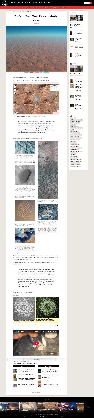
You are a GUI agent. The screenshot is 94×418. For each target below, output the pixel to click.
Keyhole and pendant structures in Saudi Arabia (79, 48)
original (27, 225)
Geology (54, 7)
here (34, 162)
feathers (79, 128)
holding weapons (75, 136)
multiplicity (73, 143)
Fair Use (70, 416)
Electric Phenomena (46, 7)
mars (29, 361)
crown (77, 123)
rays (72, 151)
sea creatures (74, 153)
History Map (20, 2)
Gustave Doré (74, 134)
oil (77, 146)
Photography (29, 363)
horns (73, 138)
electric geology (23, 361)
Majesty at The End (62, 7)
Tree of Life (78, 161)
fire (72, 129)
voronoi (24, 259)
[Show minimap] (58, 111)
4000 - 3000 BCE (80, 403)
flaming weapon (74, 131)
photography (74, 148)
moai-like (73, 141)
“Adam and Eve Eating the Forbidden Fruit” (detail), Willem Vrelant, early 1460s (26, 380)
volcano (73, 164)
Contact (49, 2)
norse (73, 146)
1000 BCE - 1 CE (73, 66)
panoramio (36, 359)
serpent (73, 154)
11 (71, 28)
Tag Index (35, 2)
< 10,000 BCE (73, 16)
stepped (73, 159)
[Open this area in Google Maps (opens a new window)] (16, 113)
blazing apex (74, 119)
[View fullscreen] (15, 90)
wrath (78, 166)
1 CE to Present (22, 403)
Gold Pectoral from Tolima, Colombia (78, 55)
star (32, 116)
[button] (38, 98)
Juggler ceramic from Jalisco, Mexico (78, 40)
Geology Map (28, 2)
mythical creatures (75, 144)
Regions (34, 7)
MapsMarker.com (56, 112)
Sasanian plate (61, 409)
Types (39, 7)
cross (72, 123)
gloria (72, 133)
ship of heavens (74, 156)
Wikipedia (40, 116)
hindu (80, 134)
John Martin (79, 138)
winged (73, 166)
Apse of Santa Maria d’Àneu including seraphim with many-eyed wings (79, 98)
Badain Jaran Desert (39, 130)
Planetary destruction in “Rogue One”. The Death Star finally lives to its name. (50, 371)
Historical (29, 7)
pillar (80, 148)
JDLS (38, 77)
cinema (80, 119)
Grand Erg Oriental (41, 127)
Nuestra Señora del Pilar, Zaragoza (25, 374)
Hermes (38, 23)
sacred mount (79, 151)
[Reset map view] (15, 93)
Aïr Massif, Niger (46, 381)
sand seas (43, 128)
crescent (78, 121)
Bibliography (42, 2)
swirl (72, 161)
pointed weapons (75, 149)
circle (72, 121)
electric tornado (29, 292)
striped (79, 159)
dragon (73, 124)
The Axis (13, 2)
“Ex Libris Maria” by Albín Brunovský (46, 409)
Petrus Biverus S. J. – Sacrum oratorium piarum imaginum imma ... (28, 410)
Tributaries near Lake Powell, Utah (50, 384)
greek (77, 133)
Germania (40, 403)
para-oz (55, 325)
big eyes (73, 118)
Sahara (35, 363)
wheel (78, 164)
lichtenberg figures (75, 139)
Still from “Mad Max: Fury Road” (7, 409)
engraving (73, 128)
